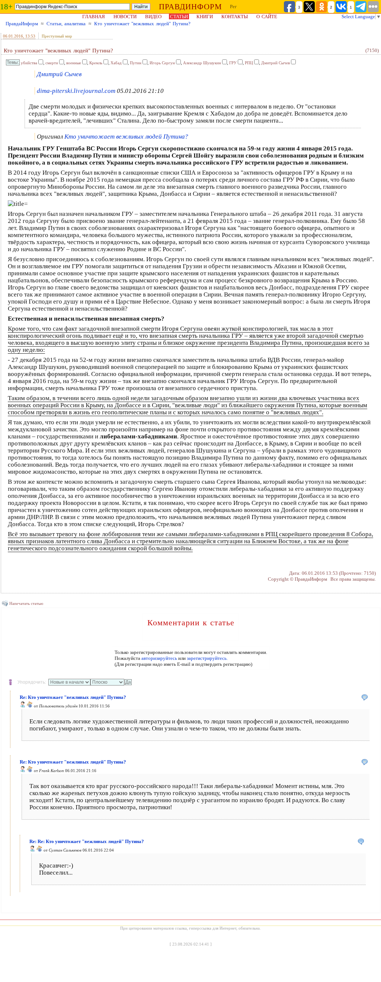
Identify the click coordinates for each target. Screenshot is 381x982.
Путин (135, 63)
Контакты (234, 16)
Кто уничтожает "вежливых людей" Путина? (142, 23)
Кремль (95, 63)
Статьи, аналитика (66, 23)
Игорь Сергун (162, 63)
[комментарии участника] (30, 706)
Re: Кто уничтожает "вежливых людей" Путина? (73, 697)
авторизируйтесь (159, 658)
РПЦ (249, 63)
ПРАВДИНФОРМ (190, 6)
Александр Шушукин (202, 63)
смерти (51, 63)
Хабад (116, 63)
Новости (125, 16)
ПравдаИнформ (22, 23)
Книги (204, 16)
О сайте (266, 16)
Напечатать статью (26, 603)
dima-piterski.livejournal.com (76, 90)
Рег (233, 6)
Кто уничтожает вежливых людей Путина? (126, 136)
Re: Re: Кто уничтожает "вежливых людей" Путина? (86, 841)
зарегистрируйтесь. (207, 658)
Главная (93, 16)
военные (73, 63)
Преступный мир (57, 36)
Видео (153, 16)
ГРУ (233, 63)
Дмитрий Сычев (275, 63)
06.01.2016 (13, 36)
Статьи (179, 16)
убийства (29, 63)
